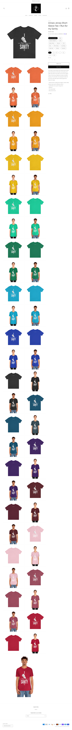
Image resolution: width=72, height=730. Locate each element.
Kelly (60, 40)
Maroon (58, 43)
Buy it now (59, 66)
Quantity (49, 57)
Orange (57, 48)
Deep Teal (51, 48)
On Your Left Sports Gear (60, 726)
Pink (64, 43)
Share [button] (51, 93)
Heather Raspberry (53, 40)
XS (49, 52)
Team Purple (56, 45)
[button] (4, 8)
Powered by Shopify (66, 726)
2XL (50, 55)
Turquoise (63, 48)
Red (50, 45)
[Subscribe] (45, 716)
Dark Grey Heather (52, 38)
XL (63, 52)
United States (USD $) (7, 725)
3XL (54, 55)
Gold (60, 38)
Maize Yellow (51, 43)
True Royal (63, 45)
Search (36, 709)
